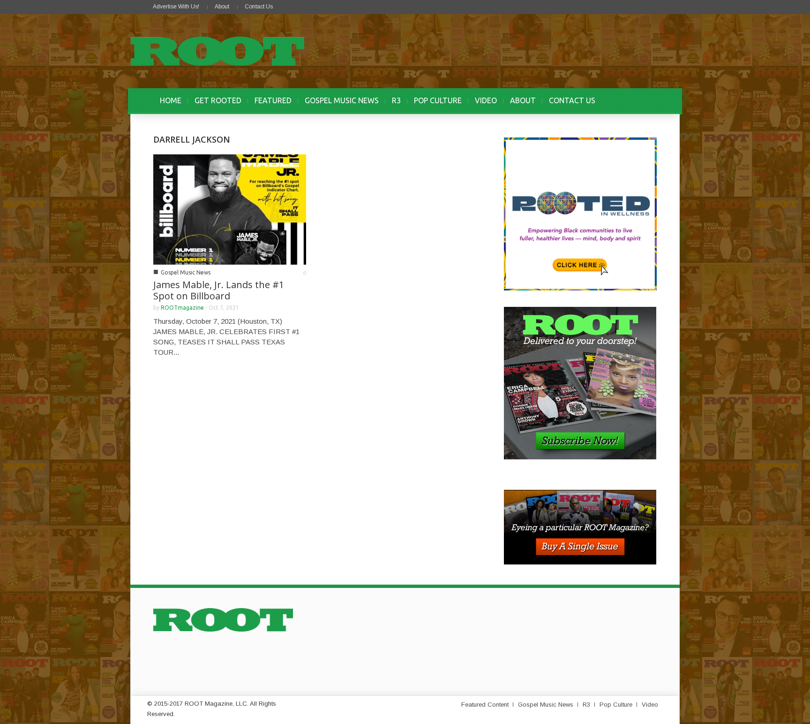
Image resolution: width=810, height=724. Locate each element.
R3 (396, 100)
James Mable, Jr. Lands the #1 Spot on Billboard (218, 290)
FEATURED (273, 100)
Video (650, 704)
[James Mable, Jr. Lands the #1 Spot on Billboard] (229, 209)
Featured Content (485, 704)
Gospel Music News (185, 272)
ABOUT (523, 100)
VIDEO (486, 100)
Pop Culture (616, 704)
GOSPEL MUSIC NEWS (342, 100)
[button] (647, 100)
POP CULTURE (438, 100)
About (222, 6)
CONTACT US (572, 100)
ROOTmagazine (182, 308)
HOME (170, 100)
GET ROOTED (218, 100)
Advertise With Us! (176, 6)
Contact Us (259, 6)
